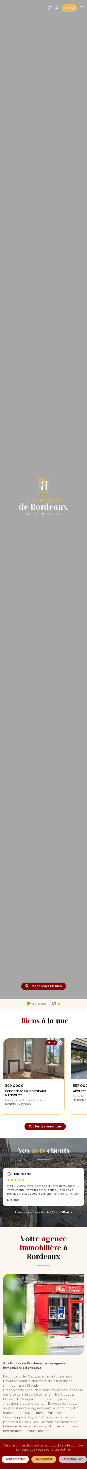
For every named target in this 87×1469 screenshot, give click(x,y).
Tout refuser (43, 1459)
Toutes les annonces (45, 1126)
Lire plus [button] (13, 1200)
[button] (82, 8)
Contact (69, 8)
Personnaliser (73, 1459)
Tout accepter (15, 1459)
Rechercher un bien (46, 986)
